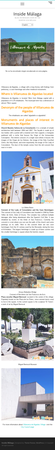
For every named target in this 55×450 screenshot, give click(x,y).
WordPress (40, 443)
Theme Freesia (30, 443)
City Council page (27, 427)
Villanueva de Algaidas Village (34, 425)
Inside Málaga (27, 14)
